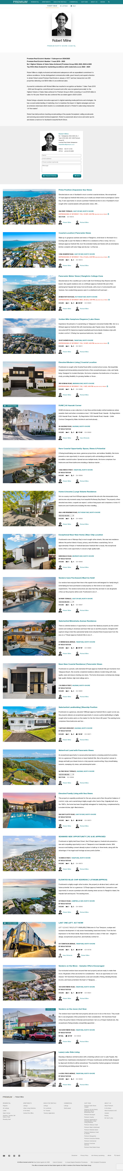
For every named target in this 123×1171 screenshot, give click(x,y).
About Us (94, 2)
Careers (107, 1113)
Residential (35, 2)
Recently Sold (7, 1119)
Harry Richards (84, 438)
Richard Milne (84, 222)
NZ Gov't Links (109, 1118)
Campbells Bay (77, 901)
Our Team (84, 2)
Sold (74, 6)
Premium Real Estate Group (92, 1147)
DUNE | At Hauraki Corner (70, 405)
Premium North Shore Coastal (61, 46)
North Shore (88, 211)
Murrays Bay (77, 556)
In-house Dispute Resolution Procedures (76, 1162)
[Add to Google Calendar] (108, 214)
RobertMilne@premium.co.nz (66, 144)
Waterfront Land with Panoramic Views (76, 750)
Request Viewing (50, 176)
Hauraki (75, 426)
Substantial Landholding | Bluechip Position (78, 707)
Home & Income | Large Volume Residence (77, 492)
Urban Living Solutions (29, 1108)
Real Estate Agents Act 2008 (41, 1162)
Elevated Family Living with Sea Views (76, 793)
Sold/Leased (67, 1108)
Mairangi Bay (78, 383)
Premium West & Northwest (91, 1127)
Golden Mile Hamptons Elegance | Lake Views (79, 319)
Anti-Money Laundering (97, 1155)
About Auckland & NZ (111, 1110)
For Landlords (47, 1108)
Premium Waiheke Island (91, 1129)
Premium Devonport (89, 1114)
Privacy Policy (84, 1155)
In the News (26, 1110)
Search (118, 1155)
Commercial (73, 2)
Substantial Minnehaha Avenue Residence (77, 621)
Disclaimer (74, 1155)
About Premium (109, 1105)
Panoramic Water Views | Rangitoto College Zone (81, 276)
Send (78, 176)
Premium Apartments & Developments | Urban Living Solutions (90, 1121)
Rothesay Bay (80, 297)
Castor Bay (77, 211)
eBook (103, 2)
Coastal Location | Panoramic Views (75, 233)
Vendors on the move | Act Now (73, 1009)
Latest (4, 1110)
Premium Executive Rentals (91, 1138)
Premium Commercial (90, 1141)
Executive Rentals (60, 2)
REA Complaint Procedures (98, 1162)
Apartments (46, 2)
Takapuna (78, 340)
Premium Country (89, 1117)
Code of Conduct (57, 1162)
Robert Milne (64, 134)
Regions (5, 1105)
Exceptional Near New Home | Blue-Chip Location (81, 535)
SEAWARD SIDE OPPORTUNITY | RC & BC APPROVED (82, 837)
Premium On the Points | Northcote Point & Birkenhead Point (91, 1111)
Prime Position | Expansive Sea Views (75, 190)
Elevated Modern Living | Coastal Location (78, 362)
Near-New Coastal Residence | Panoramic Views (80, 664)
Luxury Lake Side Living (69, 1052)
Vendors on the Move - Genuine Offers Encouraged (81, 966)
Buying (106, 1115)
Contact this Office (28, 1113)
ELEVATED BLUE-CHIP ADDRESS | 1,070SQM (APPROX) (83, 880)
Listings (65, 6)
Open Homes (6, 1113)
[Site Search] (108, 2)
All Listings (6, 1108)
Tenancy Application (49, 1113)
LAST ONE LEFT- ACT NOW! (71, 923)
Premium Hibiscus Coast (91, 1124)
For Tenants (47, 1110)
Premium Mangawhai (90, 1136)
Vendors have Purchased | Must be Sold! (77, 578)
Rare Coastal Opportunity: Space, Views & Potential (82, 449)
